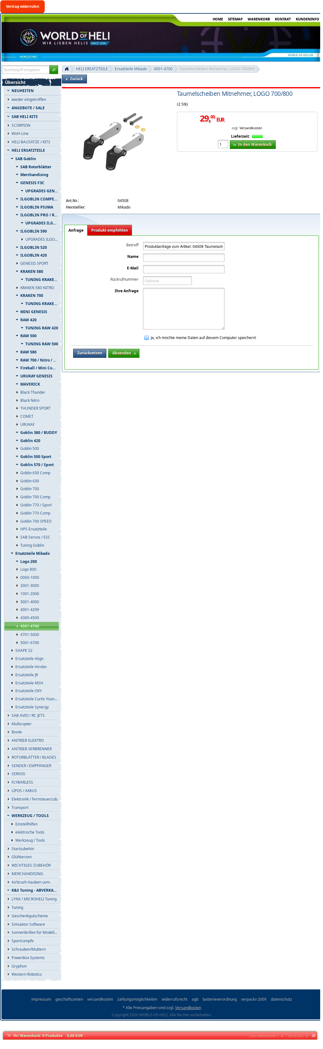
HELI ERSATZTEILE (92, 68)
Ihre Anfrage (127, 290)
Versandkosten (251, 128)
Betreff (132, 245)
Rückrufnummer (124, 279)
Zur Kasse (295, 1035)
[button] (53, 69)
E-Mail (133, 268)
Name (133, 256)
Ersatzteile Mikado (131, 68)
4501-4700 (163, 68)
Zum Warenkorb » (264, 1035)
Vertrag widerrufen (22, 6)
